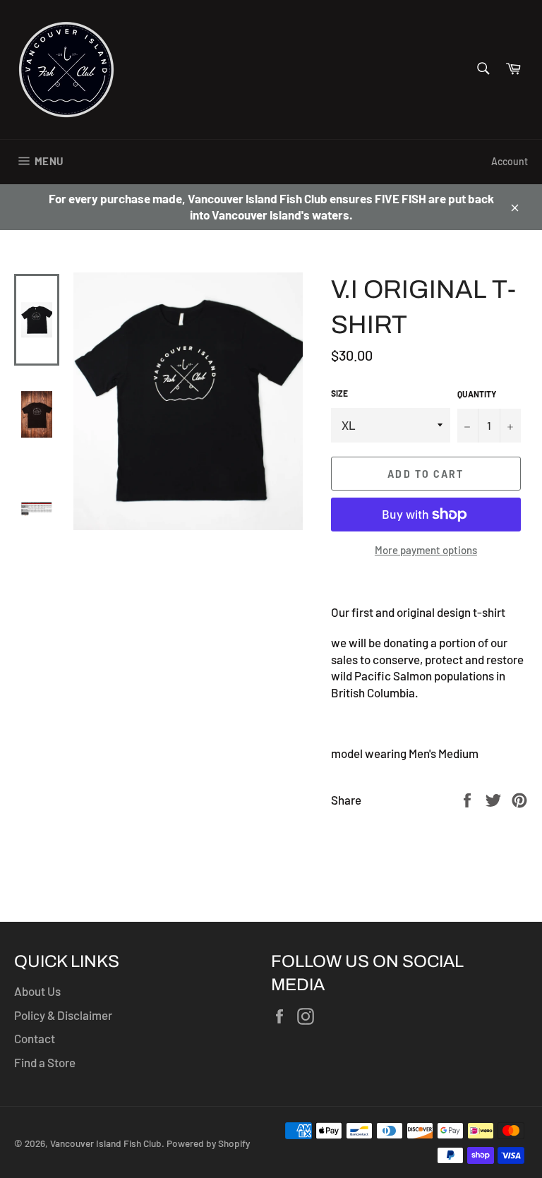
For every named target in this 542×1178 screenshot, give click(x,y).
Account (509, 161)
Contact (34, 1038)
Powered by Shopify (208, 1143)
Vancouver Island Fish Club (106, 1143)
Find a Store (45, 1062)
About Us (37, 991)
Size (339, 393)
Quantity (476, 394)
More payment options (426, 549)
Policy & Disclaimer (63, 1015)
